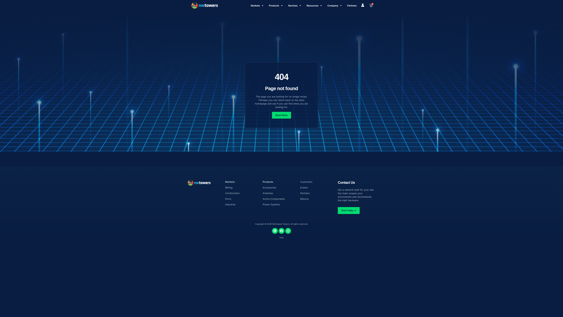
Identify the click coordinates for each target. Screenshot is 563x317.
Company (332, 5)
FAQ (281, 237)
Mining (229, 187)
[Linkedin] (275, 231)
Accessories (269, 187)
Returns (304, 198)
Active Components (274, 198)
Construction (232, 193)
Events (304, 187)
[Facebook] (281, 231)
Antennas (268, 193)
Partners (352, 5)
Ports (228, 198)
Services (293, 5)
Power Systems (271, 204)
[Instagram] (288, 231)
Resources (312, 5)
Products (274, 5)
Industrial (230, 204)
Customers (306, 181)
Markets (255, 5)
